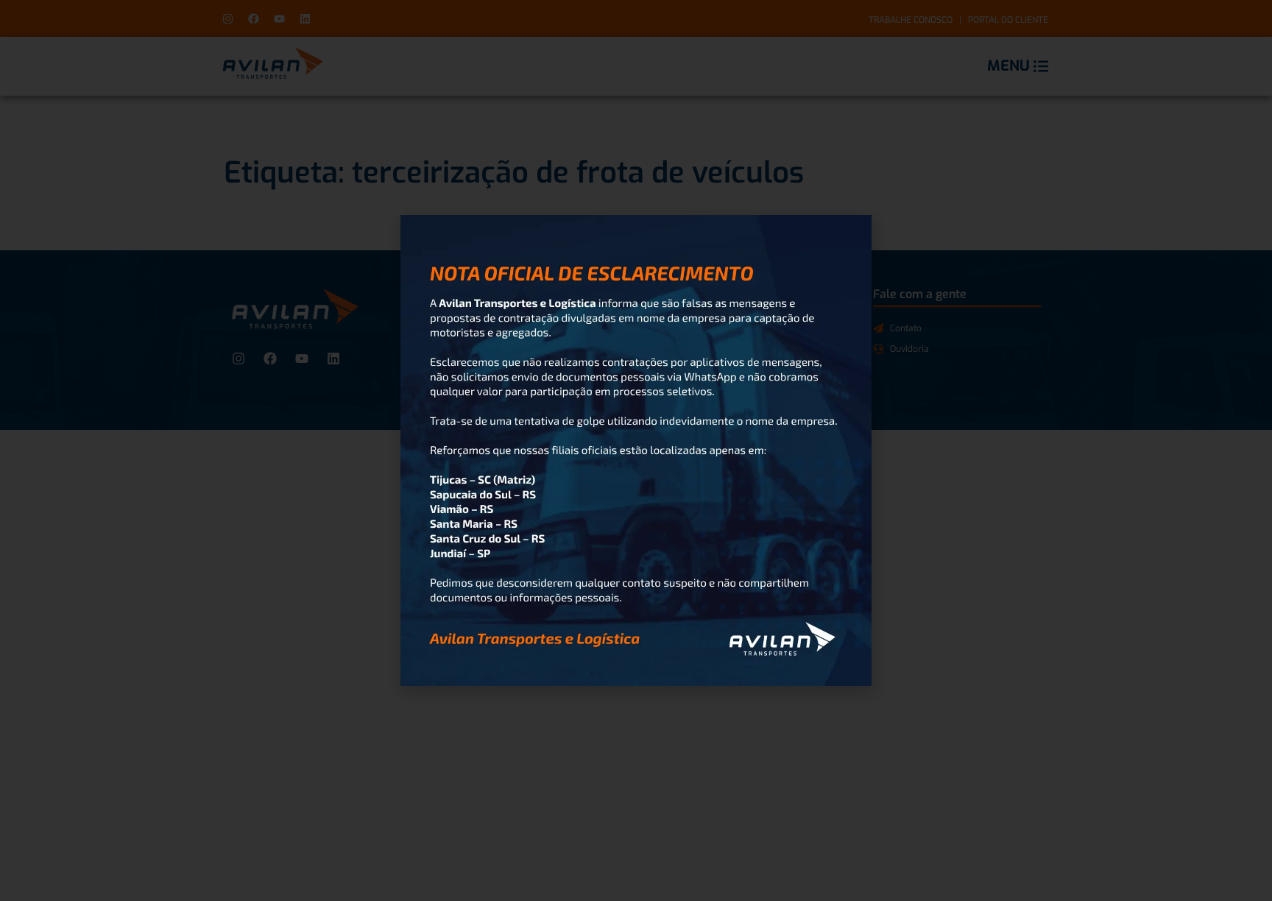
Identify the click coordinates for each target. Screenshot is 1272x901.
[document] (636, 450)
